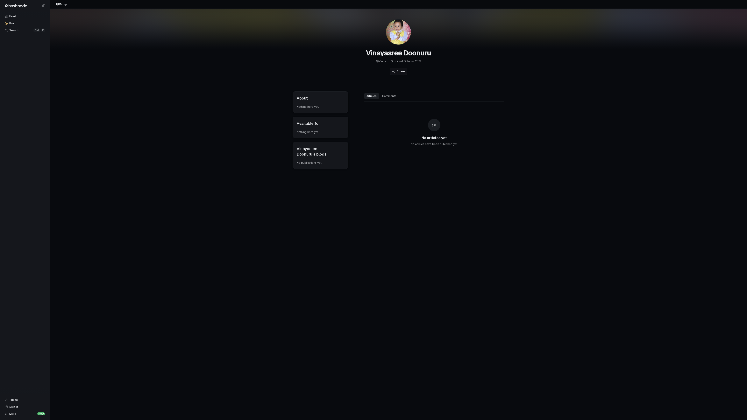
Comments (389, 96)
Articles (371, 96)
